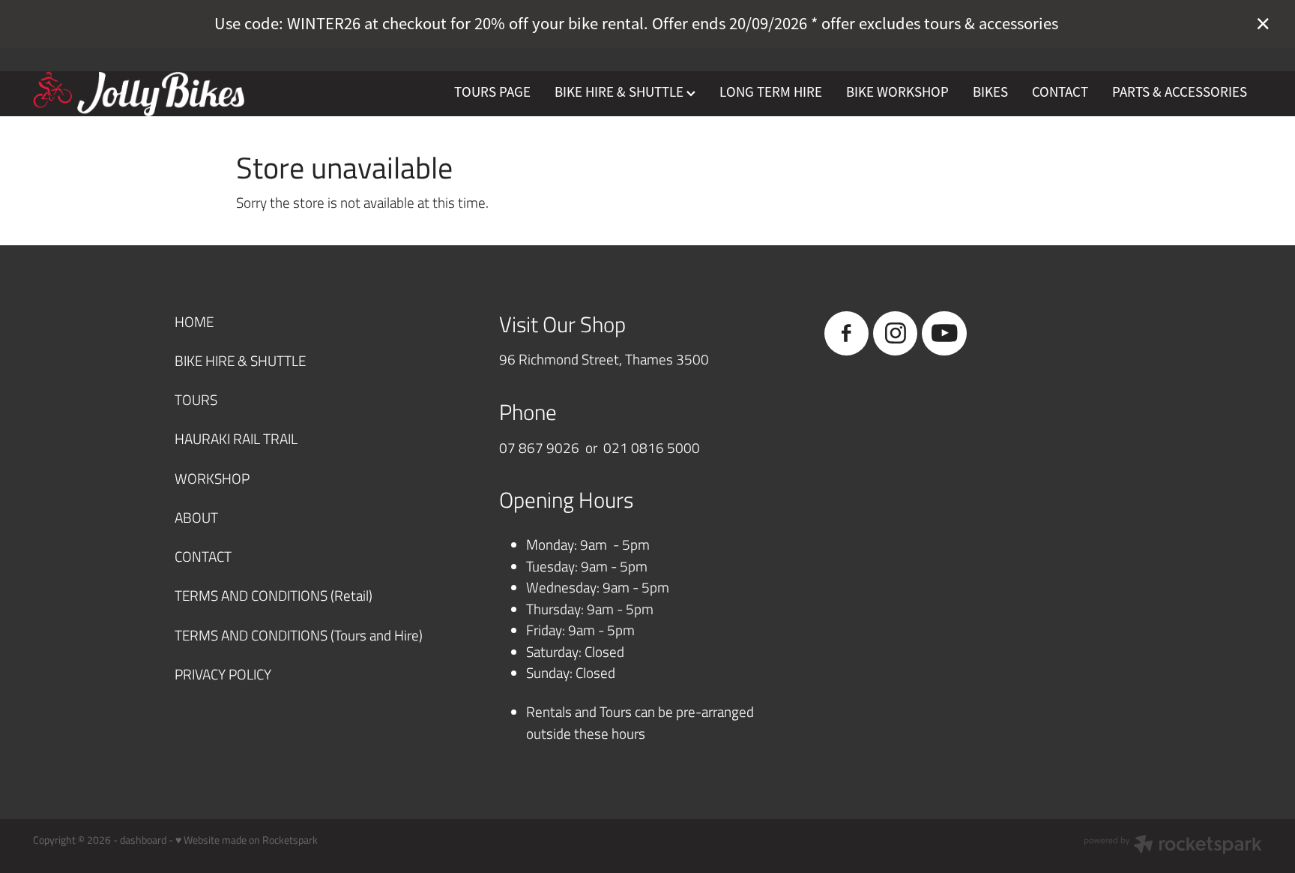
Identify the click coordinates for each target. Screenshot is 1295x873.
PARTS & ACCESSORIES (1179, 92)
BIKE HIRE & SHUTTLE (620, 92)
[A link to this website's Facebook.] (846, 333)
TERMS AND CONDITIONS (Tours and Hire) (299, 635)
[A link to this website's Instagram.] (895, 333)
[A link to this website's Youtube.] (944, 333)
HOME (194, 321)
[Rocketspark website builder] (1173, 846)
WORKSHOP (212, 478)
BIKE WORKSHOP (897, 92)
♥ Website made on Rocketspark (246, 839)
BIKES (990, 92)
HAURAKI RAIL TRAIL (236, 438)
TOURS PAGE (492, 92)
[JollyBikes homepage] (156, 93)
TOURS (196, 399)
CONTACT (1060, 92)
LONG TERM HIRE (770, 92)
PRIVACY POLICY (223, 673)
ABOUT (196, 517)
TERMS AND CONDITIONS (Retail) (273, 595)
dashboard (143, 839)
